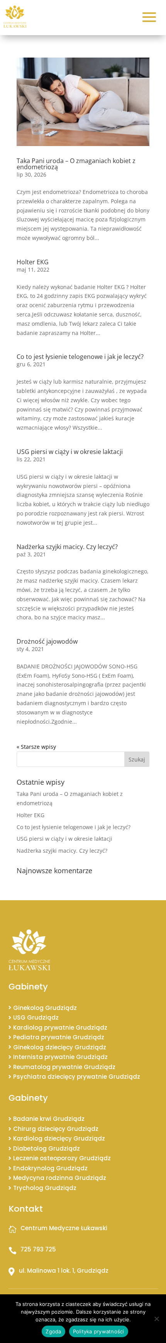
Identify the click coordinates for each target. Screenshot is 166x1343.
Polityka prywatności (98, 1331)
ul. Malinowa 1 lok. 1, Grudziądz (63, 1270)
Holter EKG (33, 262)
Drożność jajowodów (47, 641)
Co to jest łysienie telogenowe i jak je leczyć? (80, 356)
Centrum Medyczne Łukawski (63, 1228)
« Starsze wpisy (36, 746)
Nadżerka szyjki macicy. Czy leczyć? (67, 546)
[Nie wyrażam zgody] (156, 1319)
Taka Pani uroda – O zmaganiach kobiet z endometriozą (76, 163)
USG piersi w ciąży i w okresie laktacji (70, 451)
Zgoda (53, 1331)
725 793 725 (38, 1249)
